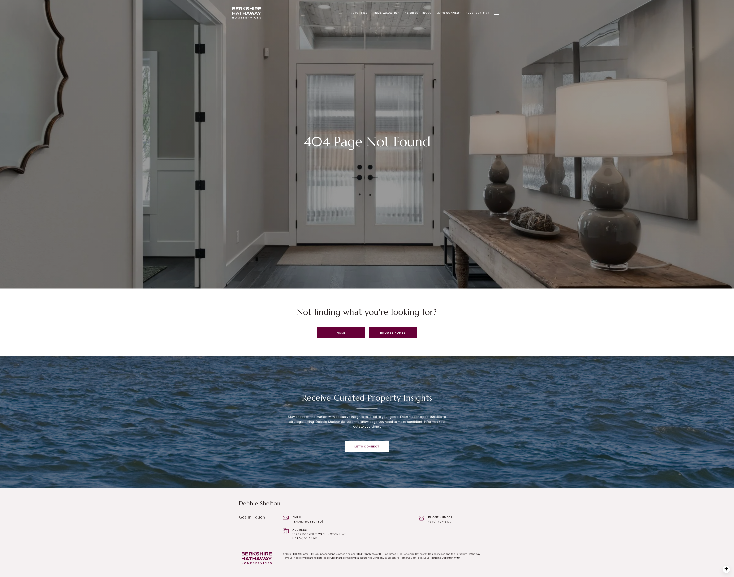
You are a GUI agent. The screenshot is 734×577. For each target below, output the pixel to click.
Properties (358, 13)
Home (341, 332)
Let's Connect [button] (367, 446)
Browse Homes (392, 332)
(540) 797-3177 (440, 521)
